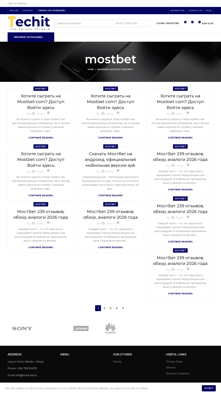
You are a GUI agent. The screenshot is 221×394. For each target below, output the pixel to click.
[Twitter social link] (157, 10)
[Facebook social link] (153, 10)
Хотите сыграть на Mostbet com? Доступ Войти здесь (40, 101)
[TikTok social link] (165, 10)
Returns (171, 367)
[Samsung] (51, 328)
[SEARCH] (146, 23)
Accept (208, 388)
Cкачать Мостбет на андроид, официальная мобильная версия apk (110, 159)
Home (91, 69)
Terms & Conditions (177, 373)
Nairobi (117, 361)
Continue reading (40, 138)
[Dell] (169, 328)
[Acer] (198, 328)
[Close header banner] (216, 3)
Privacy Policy (174, 361)
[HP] (139, 328)
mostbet (40, 88)
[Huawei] (110, 328)
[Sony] (22, 328)
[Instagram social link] (161, 10)
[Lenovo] (81, 328)
